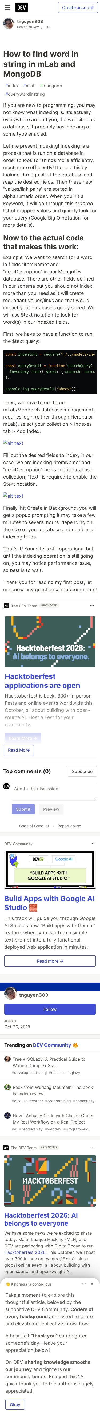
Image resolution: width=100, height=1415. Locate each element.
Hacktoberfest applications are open (42, 681)
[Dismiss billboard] (92, 1284)
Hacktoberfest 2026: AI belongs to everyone (41, 1219)
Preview (51, 809)
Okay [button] (15, 1404)
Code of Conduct (34, 826)
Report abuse (69, 826)
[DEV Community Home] (21, 7)
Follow (50, 1009)
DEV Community (52, 1045)
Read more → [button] (50, 961)
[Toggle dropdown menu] (92, 605)
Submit (23, 809)
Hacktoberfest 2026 (24, 1252)
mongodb (51, 85)
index (12, 85)
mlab (29, 85)
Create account (78, 7)
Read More (19, 750)
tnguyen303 (30, 21)
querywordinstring (25, 94)
